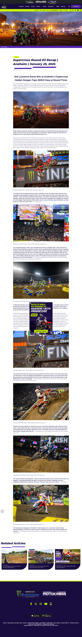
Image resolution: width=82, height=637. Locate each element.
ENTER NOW (41, 331)
